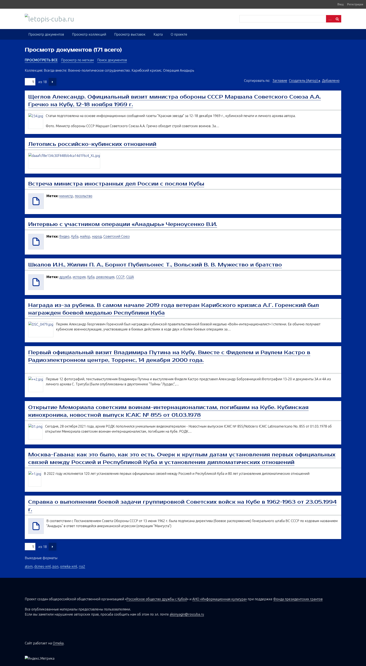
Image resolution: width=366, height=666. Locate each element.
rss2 (82, 566)
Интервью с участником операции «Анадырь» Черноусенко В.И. (122, 224)
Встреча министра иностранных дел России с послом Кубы (116, 184)
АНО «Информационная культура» (219, 599)
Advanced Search (330, 18)
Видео (64, 236)
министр (66, 196)
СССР (120, 277)
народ (97, 236)
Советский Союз (116, 236)
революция (105, 277)
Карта (158, 34)
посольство (83, 196)
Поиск (337, 18)
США (130, 277)
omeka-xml (68, 566)
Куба (74, 236)
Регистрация (355, 4)
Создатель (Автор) (303, 80)
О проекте (179, 34)
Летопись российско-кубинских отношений (92, 144)
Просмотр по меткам (77, 60)
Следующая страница (52, 82)
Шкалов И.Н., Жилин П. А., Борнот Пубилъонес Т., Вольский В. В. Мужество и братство (155, 265)
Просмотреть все (41, 60)
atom (29, 566)
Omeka (58, 643)
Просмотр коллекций (89, 34)
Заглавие (280, 80)
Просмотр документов (46, 34)
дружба (65, 277)
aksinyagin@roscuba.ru (187, 614)
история (79, 277)
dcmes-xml (42, 566)
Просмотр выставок (130, 34)
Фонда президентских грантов (298, 599)
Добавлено (331, 80)
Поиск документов (112, 60)
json (55, 566)
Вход (340, 4)
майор (85, 236)
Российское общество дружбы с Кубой (156, 599)
